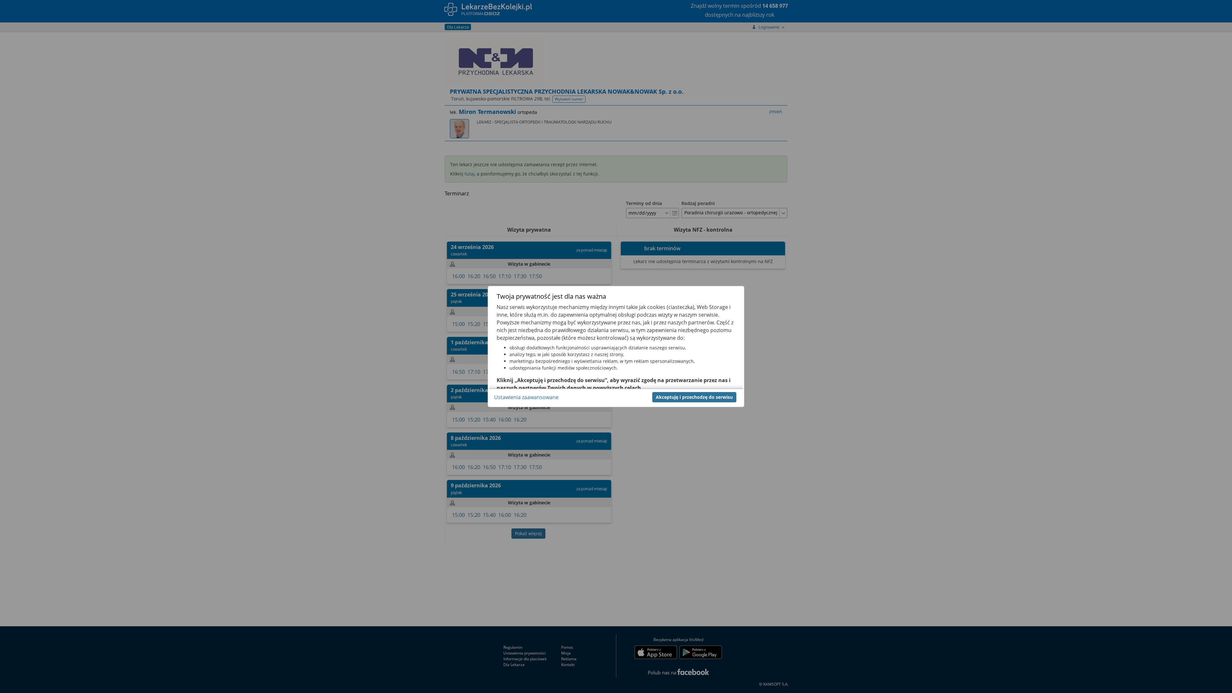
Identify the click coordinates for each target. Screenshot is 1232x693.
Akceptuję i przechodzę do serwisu (694, 397)
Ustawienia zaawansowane (526, 397)
